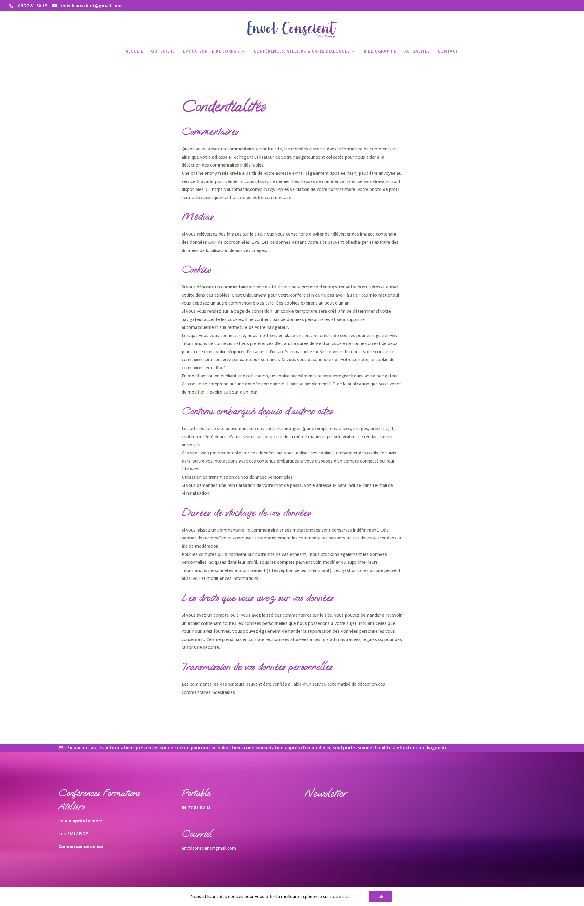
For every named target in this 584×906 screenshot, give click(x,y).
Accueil (134, 51)
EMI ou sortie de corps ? (211, 51)
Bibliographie (380, 51)
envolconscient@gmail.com (209, 848)
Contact (448, 51)
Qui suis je (163, 51)
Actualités (417, 51)
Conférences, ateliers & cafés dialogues (302, 51)
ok (380, 896)
